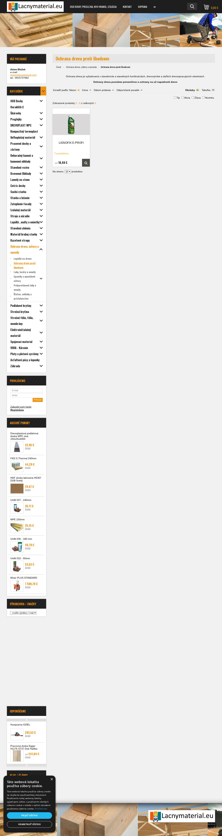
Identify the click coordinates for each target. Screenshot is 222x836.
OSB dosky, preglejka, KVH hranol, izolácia (93, 7)
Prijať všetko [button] (29, 815)
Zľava (197, 97)
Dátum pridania (102, 90)
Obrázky (190, 90)
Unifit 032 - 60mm (20, 558)
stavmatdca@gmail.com (23, 75)
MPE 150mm (17, 519)
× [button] (51, 779)
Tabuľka (206, 90)
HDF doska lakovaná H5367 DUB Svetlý (25, 479)
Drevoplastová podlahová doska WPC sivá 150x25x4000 (24, 436)
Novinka (209, 97)
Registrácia (17, 410)
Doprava (142, 7)
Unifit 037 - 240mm (20, 500)
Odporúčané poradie (128, 90)
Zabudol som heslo (20, 406)
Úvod (58, 67)
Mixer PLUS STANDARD (23, 577)
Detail (28, 448)
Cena (85, 90)
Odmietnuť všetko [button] (29, 824)
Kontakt (127, 7)
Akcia (187, 97)
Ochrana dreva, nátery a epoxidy (81, 67)
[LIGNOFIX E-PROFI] (71, 124)
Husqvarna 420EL (20, 724)
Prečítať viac (41, 808)
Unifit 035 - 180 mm (21, 538)
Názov (72, 90)
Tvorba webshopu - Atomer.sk (200, 828)
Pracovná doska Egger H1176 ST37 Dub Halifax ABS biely (23, 749)
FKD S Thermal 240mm (23, 458)
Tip (178, 97)
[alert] (29, 804)
